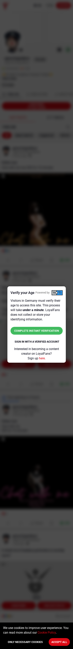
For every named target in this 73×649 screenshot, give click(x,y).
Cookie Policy (47, 632)
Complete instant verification (36, 330)
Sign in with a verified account (37, 341)
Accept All (59, 642)
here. (42, 358)
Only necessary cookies (25, 642)
